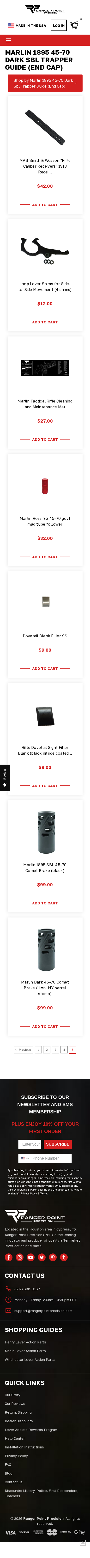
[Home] (45, 9)
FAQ (8, 1464)
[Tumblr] (64, 1257)
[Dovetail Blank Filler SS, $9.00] (45, 603)
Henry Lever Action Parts (25, 1342)
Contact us (14, 1482)
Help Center (15, 1438)
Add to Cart (45, 204)
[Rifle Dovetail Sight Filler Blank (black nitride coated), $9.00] (45, 714)
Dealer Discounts (19, 1421)
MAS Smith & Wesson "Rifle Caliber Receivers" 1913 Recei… (45, 166)
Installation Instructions (24, 1447)
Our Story (12, 1395)
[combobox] (24, 1158)
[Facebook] (8, 1257)
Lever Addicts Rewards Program (31, 1430)
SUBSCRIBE (57, 1144)
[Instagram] (20, 1257)
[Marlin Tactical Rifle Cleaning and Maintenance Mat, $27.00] (45, 368)
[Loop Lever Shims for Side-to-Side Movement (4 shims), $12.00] (45, 250)
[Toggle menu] (8, 40)
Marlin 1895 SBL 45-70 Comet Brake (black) (44, 867)
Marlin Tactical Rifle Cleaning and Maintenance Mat (45, 404)
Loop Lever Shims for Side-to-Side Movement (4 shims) (45, 286)
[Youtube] (31, 1257)
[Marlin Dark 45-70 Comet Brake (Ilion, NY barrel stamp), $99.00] (45, 949)
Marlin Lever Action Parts (25, 1351)
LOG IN (59, 25)
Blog (8, 1473)
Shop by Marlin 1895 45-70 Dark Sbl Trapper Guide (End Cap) (43, 83)
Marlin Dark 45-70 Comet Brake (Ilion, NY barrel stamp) (45, 988)
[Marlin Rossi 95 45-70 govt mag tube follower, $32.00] (45, 485)
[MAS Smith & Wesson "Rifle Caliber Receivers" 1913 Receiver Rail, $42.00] (45, 127)
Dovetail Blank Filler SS (45, 636)
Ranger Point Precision (43, 1518)
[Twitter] (42, 1257)
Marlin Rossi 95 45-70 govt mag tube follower (45, 521)
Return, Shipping (18, 1412)
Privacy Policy (16, 1456)
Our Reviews (15, 1403)
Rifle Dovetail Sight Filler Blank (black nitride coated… (45, 750)
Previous (24, 1049)
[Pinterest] (53, 1257)
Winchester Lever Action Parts (30, 1359)
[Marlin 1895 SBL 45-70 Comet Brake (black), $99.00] (45, 831)
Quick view (45, 146)
